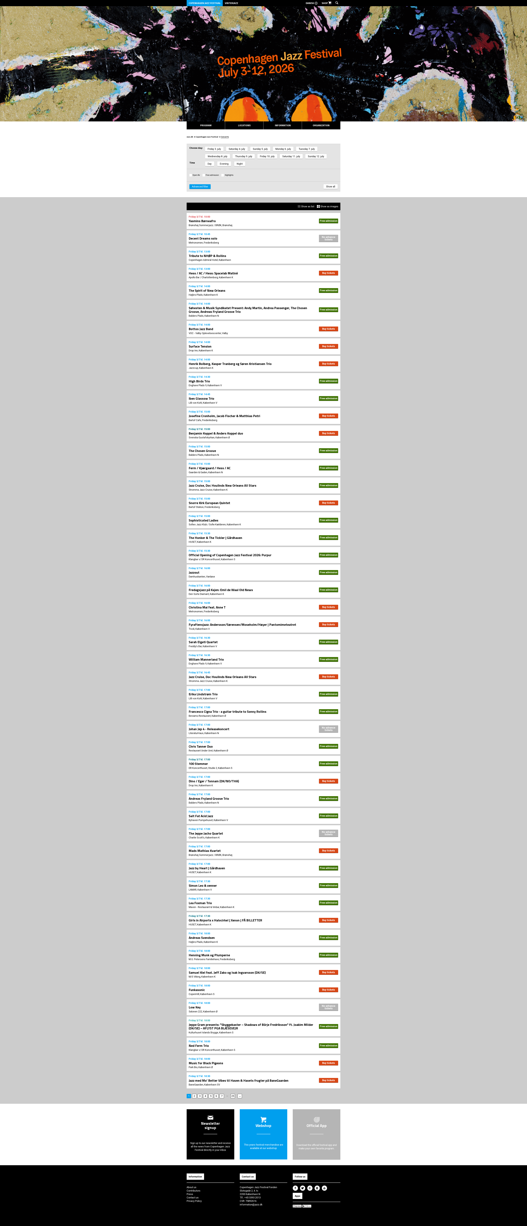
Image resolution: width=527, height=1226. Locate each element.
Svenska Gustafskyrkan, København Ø (209, 437)
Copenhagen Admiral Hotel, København (210, 259)
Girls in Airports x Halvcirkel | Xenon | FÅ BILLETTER (225, 920)
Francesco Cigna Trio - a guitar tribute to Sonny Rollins (227, 711)
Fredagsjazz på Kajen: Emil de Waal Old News (221, 589)
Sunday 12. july (316, 156)
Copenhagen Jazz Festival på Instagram (317, 1188)
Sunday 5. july (260, 148)
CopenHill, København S (202, 994)
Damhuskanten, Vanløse (202, 576)
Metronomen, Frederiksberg (204, 242)
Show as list (307, 206)
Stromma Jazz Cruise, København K (208, 489)
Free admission (212, 175)
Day (210, 163)
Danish (310, 3)
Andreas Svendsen (202, 937)
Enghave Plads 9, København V (205, 385)
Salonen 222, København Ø (203, 1011)
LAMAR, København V (200, 889)
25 (232, 1096)
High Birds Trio (199, 381)
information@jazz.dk (251, 1204)
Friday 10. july (267, 156)
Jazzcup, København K (201, 367)
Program (205, 125)
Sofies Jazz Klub (198, 524)
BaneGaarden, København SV (204, 1084)
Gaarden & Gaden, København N (206, 472)
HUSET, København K (200, 541)
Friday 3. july (214, 148)
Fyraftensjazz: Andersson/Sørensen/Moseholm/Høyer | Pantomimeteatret (242, 624)
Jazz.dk (190, 136)
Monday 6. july (283, 148)
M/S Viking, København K (202, 976)
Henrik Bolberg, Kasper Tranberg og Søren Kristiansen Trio (230, 363)
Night (240, 163)
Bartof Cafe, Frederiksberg (203, 420)
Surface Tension (200, 346)
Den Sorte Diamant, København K (206, 594)
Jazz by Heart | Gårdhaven (207, 868)
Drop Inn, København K (201, 350)
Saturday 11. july (291, 156)
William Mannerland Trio (206, 659)
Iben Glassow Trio (201, 398)
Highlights (229, 175)
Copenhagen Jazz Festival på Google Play (306, 1206)
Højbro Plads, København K (203, 294)
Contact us (193, 1197)
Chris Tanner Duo (201, 746)
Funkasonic (197, 989)
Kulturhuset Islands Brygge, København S (211, 1032)
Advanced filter (200, 186)
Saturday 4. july (237, 148)
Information (283, 125)
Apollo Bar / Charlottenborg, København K (211, 277)
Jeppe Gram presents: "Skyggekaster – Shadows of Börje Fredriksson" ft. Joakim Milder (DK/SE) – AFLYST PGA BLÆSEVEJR (251, 1026)
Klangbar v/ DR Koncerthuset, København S (212, 559)
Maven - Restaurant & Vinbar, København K (211, 907)
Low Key (195, 1007)
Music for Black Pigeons (206, 1063)
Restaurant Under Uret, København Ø (208, 750)
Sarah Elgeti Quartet (203, 641)
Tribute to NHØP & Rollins (207, 255)
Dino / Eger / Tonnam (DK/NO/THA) (214, 781)
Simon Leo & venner (203, 885)
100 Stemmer (198, 763)
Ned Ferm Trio (199, 1045)
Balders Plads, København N (204, 315)
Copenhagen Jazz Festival (205, 3)
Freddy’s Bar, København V (203, 646)
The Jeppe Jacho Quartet (206, 833)
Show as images (329, 206)
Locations (244, 125)
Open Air (196, 175)
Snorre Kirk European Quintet (209, 502)
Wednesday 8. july (217, 156)
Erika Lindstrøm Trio (203, 694)
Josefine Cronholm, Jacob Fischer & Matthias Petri (224, 415)
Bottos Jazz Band (201, 328)
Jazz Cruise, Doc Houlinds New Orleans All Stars (222, 485)
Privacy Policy (194, 1201)
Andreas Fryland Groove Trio (209, 798)
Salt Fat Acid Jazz (201, 815)
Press (190, 1194)
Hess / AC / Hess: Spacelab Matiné (213, 273)
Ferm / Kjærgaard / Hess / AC (210, 468)
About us (191, 1187)
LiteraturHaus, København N (204, 733)
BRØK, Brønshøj (223, 225)
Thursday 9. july (243, 156)
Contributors (193, 1190)
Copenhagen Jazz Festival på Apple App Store (297, 1206)
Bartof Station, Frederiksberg (204, 507)
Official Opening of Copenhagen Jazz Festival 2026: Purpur (230, 554)
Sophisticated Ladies (203, 520)
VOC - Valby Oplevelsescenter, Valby (208, 333)
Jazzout (194, 572)
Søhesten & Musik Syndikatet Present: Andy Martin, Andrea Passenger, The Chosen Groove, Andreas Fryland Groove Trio (248, 309)
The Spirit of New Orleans (207, 290)
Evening (224, 163)
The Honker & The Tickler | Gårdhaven (215, 537)
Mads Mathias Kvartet (205, 850)
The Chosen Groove (202, 450)
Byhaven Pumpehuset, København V (208, 820)
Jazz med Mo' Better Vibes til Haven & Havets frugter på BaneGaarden (238, 1080)
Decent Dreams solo (203, 238)
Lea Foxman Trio (200, 902)
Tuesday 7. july (307, 148)
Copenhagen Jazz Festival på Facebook (295, 1188)
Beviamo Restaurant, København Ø (207, 715)
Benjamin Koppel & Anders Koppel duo (216, 433)
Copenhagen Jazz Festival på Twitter (302, 1188)
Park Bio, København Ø (201, 1067)
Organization (321, 125)
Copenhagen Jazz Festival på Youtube (324, 1188)
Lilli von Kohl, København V (203, 402)
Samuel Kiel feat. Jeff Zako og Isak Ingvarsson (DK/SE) (227, 972)
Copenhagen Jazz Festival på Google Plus (309, 1188)
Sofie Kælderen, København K (225, 524)
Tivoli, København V (199, 628)
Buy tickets (328, 273)
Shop (325, 3)
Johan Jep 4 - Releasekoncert (209, 728)
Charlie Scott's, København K (204, 837)
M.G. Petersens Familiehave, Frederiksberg (212, 959)
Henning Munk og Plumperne (209, 955)
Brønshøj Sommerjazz (201, 225)
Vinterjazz (231, 3)
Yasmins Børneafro (202, 220)
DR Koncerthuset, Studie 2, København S (210, 768)
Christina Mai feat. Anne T (207, 607)
